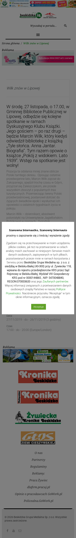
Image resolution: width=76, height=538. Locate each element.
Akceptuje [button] (38, 306)
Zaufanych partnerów (55, 281)
